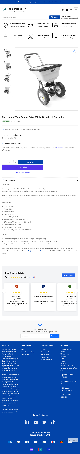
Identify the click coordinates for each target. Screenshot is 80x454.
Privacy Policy (45, 357)
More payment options (22, 172)
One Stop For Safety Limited (42, 432)
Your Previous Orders (28, 352)
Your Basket (25, 354)
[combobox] (31, 17)
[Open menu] (76, 9)
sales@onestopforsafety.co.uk (69, 18)
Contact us (60, 148)
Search (56, 17)
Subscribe (54, 336)
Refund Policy (45, 354)
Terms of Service (46, 360)
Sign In (23, 349)
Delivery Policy (46, 352)
